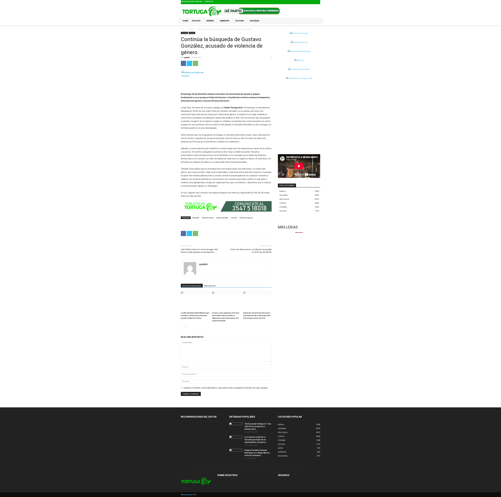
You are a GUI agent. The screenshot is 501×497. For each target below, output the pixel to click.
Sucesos (191, 33)
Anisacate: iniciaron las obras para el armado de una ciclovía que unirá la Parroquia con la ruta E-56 (256, 315)
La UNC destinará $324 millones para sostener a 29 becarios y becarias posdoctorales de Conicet (195, 315)
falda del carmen (208, 218)
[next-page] (186, 326)
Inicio (183, 29)
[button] (317, 20)
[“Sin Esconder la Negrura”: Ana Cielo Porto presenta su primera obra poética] (235, 427)
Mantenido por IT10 (188, 494)
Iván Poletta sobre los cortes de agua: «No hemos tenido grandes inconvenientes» (199, 250)
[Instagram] (314, 2)
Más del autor (210, 286)
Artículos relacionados (191, 286)
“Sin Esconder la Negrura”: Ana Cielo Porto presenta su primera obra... (257, 426)
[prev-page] (182, 326)
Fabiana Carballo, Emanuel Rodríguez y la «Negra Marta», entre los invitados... (257, 452)
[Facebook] (310, 2)
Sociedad (190, 29)
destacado (195, 218)
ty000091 (187, 57)
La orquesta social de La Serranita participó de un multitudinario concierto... (255, 439)
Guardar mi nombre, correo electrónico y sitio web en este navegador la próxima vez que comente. (226, 388)
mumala (234, 218)
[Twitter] (318, 2)
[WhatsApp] (195, 63)
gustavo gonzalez (222, 218)
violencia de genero (246, 218)
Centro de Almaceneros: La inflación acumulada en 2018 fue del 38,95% (251, 250)
